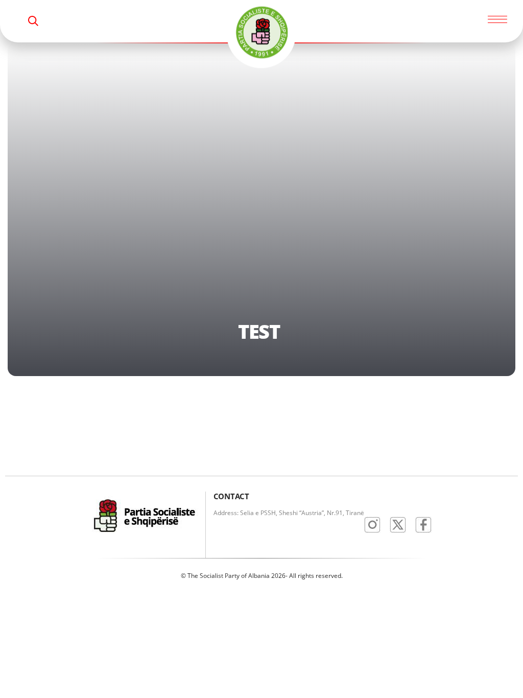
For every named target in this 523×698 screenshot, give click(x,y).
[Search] (33, 21)
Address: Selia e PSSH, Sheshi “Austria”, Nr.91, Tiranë (288, 512)
